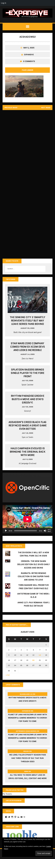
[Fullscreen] (49, 530)
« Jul (8, 675)
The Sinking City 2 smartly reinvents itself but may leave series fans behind (27, 320)
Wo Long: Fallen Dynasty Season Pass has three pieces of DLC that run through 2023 (27, 758)
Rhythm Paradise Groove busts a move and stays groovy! (27, 399)
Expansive (29, 54)
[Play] (6, 530)
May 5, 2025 (28, 47)
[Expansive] (27, 13)
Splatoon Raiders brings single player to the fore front (27, 373)
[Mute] (45, 530)
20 (33, 660)
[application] (27, 519)
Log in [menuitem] (3, 3)
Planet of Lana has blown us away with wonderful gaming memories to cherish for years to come (27, 717)
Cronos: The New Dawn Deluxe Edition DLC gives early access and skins (33, 564)
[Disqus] (27, 148)
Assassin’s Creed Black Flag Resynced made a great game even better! (28, 425)
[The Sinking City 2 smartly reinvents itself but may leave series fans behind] (27, 311)
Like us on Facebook (13, 800)
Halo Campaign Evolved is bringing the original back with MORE (27, 452)
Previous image (10, 107)
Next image (46, 107)
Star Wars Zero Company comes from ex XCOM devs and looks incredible (27, 347)
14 (40, 655)
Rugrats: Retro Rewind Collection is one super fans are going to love (33, 576)
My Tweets (7, 794)
